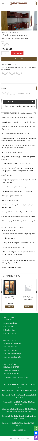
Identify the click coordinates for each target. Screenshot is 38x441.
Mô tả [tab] (3, 88)
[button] (2, 3)
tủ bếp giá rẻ (26, 67)
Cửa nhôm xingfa (10, 298)
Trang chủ (4, 32)
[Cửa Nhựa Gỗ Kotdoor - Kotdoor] (19, 3)
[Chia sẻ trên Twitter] (10, 73)
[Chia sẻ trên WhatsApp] (3, 73)
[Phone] (36, 428)
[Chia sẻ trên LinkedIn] (20, 73)
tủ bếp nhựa (7, 69)
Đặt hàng (17, 53)
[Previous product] (6, 44)
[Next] (36, 296)
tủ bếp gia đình (19, 67)
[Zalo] (36, 433)
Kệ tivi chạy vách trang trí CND (28, 298)
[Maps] (36, 437)
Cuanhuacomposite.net (14, 267)
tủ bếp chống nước (9, 67)
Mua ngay (19, 59)
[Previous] (1, 296)
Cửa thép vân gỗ (13, 32)
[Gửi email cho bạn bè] (13, 73)
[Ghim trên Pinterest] (17, 73)
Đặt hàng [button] (10, 306)
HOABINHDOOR (8, 230)
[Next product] (3, 44)
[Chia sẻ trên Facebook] (6, 73)
